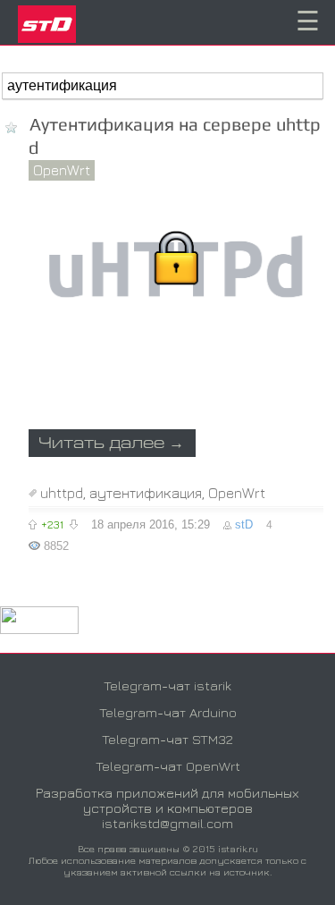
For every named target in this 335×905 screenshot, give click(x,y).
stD (244, 524)
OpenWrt (61, 170)
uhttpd (61, 493)
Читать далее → (111, 444)
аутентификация (145, 493)
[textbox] (162, 85)
